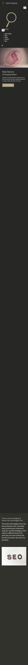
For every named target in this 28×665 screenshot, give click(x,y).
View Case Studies (8, 85)
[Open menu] (24, 7)
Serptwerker (11, 3)
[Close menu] (3, 30)
